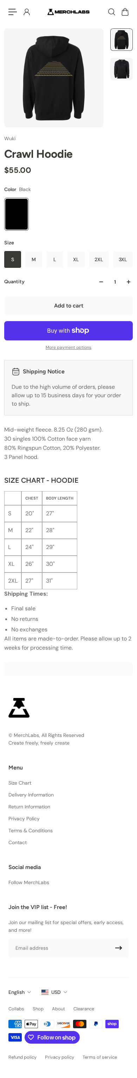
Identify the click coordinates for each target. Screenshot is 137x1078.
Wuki (9, 138)
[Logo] (68, 12)
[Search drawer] (111, 12)
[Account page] (26, 12)
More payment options (68, 347)
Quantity (14, 282)
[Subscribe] (119, 948)
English (16, 992)
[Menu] (13, 12)
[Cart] (124, 12)
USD (56, 992)
